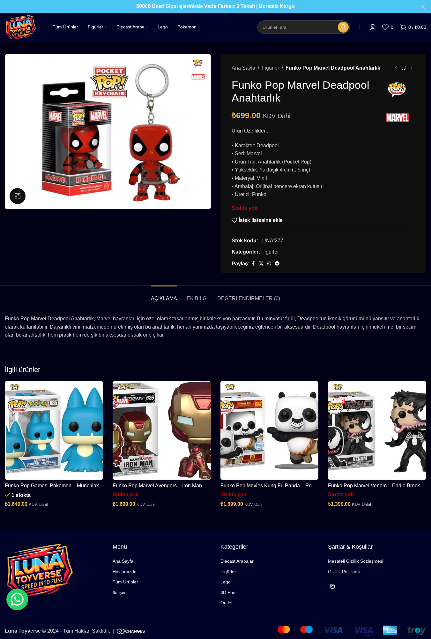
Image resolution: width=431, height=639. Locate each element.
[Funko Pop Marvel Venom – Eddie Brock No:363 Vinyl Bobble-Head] (377, 430)
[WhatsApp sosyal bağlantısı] (269, 263)
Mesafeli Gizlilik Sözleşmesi (355, 561)
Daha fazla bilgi (366, 627)
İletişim (120, 592)
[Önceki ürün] (396, 68)
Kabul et (407, 627)
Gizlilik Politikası (344, 571)
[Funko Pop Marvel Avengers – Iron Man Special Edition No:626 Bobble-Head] (162, 430)
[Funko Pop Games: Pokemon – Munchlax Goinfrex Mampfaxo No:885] (54, 430)
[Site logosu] (21, 26)
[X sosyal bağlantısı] (261, 263)
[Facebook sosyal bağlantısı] (253, 263)
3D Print (228, 592)
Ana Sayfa (243, 68)
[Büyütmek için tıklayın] (18, 196)
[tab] (164, 295)
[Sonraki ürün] (411, 68)
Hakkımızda (125, 571)
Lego (225, 581)
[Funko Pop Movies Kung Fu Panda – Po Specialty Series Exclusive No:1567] (269, 430)
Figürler (270, 68)
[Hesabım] (372, 27)
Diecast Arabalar (237, 561)
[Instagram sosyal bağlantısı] (332, 586)
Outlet (226, 602)
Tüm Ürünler (125, 581)
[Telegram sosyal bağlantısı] (277, 263)
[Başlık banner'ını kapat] (423, 6)
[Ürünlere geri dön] (403, 68)
